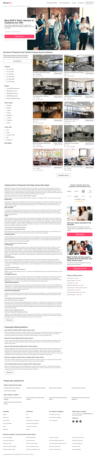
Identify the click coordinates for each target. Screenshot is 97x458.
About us (5, 414)
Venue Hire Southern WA (54, 449)
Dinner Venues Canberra (55, 388)
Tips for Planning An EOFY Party (12, 267)
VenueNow (5, 6)
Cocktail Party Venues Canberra (12, 388)
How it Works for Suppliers (55, 417)
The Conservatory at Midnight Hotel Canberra (72, 96)
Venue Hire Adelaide (7, 437)
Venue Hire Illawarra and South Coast (57, 443)
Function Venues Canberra (78, 388)
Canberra (10, 6)
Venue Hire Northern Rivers (32, 446)
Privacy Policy (6, 420)
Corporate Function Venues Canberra (35, 388)
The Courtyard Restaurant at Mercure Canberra (42, 166)
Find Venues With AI (52, 2)
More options (8, 143)
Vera (27, 414)
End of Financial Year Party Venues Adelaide (13, 398)
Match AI (28, 417)
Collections (5, 429)
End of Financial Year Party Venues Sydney (13, 403)
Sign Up (81, 2)
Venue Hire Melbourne (77, 443)
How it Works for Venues (54, 414)
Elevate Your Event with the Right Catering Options (16, 243)
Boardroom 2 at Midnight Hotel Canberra (74, 166)
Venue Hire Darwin (30, 440)
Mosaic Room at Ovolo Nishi (40, 119)
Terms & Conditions (7, 423)
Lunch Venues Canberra (10, 390)
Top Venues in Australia (31, 426)
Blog (4, 426)
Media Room (6, 417)
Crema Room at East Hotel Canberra (41, 72)
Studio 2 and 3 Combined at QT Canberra (74, 72)
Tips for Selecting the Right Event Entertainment (15, 298)
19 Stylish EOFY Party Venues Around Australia (15, 227)
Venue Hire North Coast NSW (9, 446)
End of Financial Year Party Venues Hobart (58, 398)
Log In (74, 2)
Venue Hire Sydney (76, 449)
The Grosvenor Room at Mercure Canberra (41, 96)
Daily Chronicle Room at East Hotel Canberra (41, 143)
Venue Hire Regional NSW (9, 449)
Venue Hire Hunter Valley (31, 443)
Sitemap (28, 429)
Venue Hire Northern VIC (54, 446)
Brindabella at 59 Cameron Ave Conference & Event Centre (71, 119)
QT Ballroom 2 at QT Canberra (71, 143)
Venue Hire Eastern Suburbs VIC (56, 440)
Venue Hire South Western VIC (33, 449)
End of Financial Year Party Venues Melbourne (81, 398)
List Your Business (65, 2)
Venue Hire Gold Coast (77, 440)
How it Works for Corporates (32, 420)
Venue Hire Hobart (7, 443)
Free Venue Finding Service (32, 423)
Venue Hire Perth (76, 446)
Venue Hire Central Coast (78, 437)
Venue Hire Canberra (54, 437)
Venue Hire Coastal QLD (8, 440)
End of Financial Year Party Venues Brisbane (35, 398)
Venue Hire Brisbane (30, 437)
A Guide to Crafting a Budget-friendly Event (14, 310)
